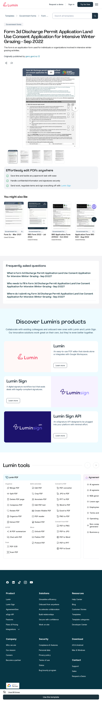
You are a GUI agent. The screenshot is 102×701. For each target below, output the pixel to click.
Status (41, 665)
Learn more (60, 365)
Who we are (11, 645)
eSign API (10, 614)
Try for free (85, 4)
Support (75, 666)
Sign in (71, 4)
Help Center (77, 599)
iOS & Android (77, 645)
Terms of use (44, 660)
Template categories (80, 619)
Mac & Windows (78, 650)
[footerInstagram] (25, 582)
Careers (9, 655)
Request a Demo (79, 676)
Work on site (44, 625)
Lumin (8, 599)
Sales (74, 671)
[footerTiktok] (19, 582)
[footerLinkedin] (13, 582)
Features (9, 619)
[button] (13, 156)
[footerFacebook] (7, 582)
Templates (9, 16)
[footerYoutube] (31, 582)
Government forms (27, 16)
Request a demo (56, 4)
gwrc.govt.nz (31, 56)
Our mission (10, 650)
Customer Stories (79, 609)
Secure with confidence (49, 619)
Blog (74, 604)
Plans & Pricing (12, 625)
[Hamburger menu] (96, 4)
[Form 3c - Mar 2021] (14, 215)
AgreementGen (12, 609)
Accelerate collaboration (49, 609)
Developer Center (79, 625)
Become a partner (13, 660)
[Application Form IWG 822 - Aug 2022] (85, 215)
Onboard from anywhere (49, 604)
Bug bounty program (47, 670)
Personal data (44, 650)
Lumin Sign (66, 185)
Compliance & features (48, 645)
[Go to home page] (10, 4)
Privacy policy (45, 655)
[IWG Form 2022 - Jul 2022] (38, 215)
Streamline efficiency (47, 599)
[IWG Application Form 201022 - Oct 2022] (61, 215)
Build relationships (46, 614)
